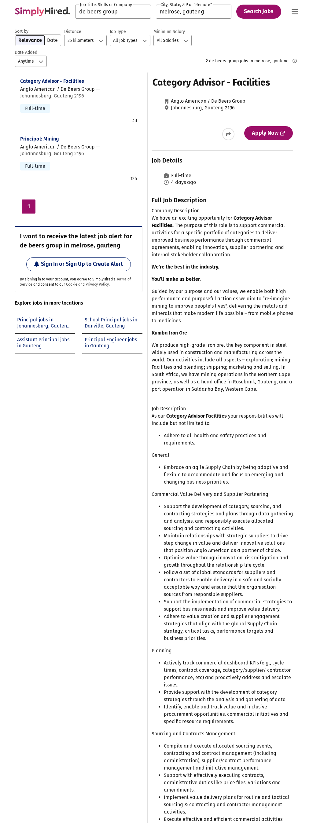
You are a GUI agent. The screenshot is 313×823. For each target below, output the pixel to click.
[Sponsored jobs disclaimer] (294, 60)
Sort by (21, 31)
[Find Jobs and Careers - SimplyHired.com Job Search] (42, 11)
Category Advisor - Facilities (52, 81)
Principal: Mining (39, 139)
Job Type (118, 31)
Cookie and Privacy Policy (87, 284)
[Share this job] (228, 134)
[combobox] (113, 12)
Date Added (26, 52)
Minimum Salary (169, 31)
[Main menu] (294, 11)
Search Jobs (259, 11)
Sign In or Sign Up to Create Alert (82, 264)
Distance (72, 31)
